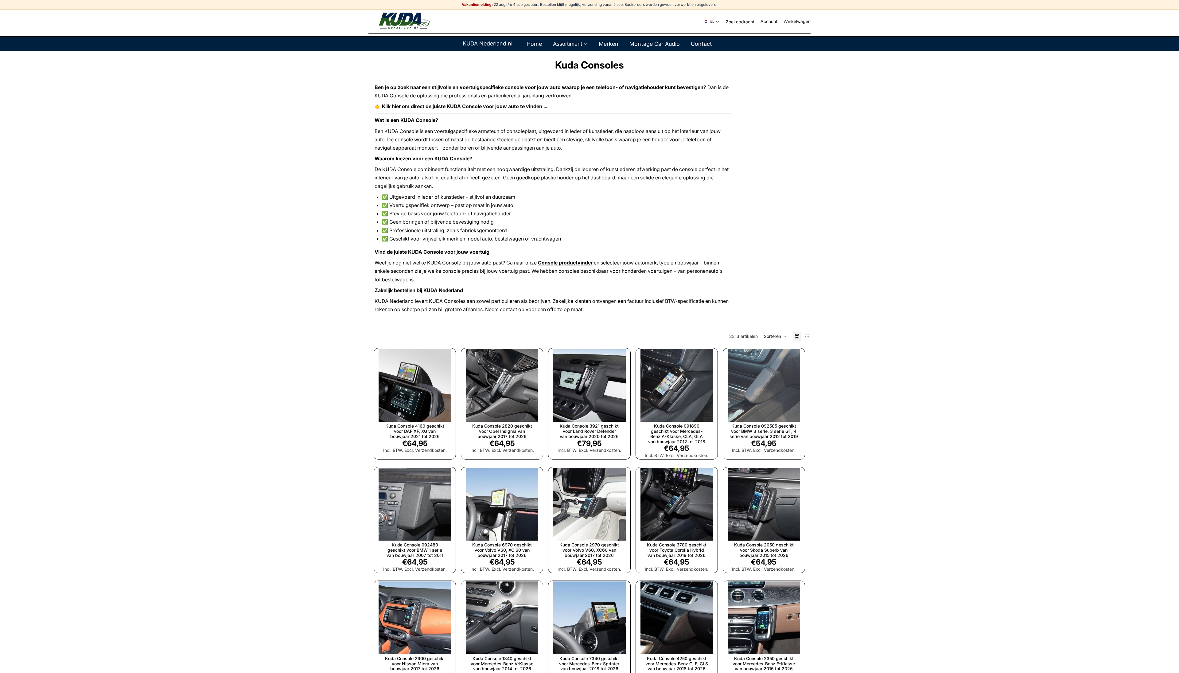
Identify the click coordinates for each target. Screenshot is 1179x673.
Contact (701, 44)
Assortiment (567, 44)
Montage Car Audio (654, 44)
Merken (608, 44)
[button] (775, 336)
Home (534, 44)
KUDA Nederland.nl (487, 43)
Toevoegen (446, 412)
